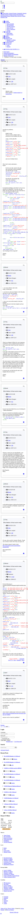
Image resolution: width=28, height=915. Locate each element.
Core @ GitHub (7, 870)
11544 (12, 576)
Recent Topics (10, 34)
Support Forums (7, 863)
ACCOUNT (8, 44)
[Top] (23, 99)
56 (24, 430)
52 (24, 106)
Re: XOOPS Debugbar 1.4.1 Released (12, 756)
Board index (6, 51)
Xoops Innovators (8, 839)
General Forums (12, 13)
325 (12, 686)
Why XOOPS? (10, 25)
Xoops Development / (9, 53)
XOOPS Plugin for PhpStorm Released (12, 786)
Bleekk (9, 275)
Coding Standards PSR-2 (9, 877)
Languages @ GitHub (9, 861)
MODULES (8, 38)
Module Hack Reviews (16, 16)
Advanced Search (5, 750)
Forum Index (5, 13)
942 (12, 280)
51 (24, 66)
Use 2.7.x (10, 660)
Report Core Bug (8, 891)
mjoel (9, 681)
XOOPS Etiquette (8, 842)
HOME (7, 21)
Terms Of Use (10, 28)
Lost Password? (18, 741)
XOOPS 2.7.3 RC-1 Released (10, 792)
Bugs (23, 660)
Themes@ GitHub (8, 860)
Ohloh (5, 902)
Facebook (6, 896)
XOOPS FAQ (8, 42)
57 (24, 481)
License (8, 30)
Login (8, 45)
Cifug (9, 76)
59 (24, 561)
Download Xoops (8, 857)
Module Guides (7, 852)
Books (5, 848)
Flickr (5, 899)
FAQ (5, 849)
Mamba (9, 571)
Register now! (9, 741)
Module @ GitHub (11, 40)
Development (20, 14)
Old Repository (10, 41)
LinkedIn (6, 898)
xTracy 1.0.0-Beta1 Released (10, 810)
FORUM (7, 32)
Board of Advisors (8, 838)
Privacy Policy (11, 908)
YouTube (6, 900)
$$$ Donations (7, 883)
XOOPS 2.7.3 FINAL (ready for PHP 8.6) (12, 768)
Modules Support (5, 14)
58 (24, 517)
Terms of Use (4, 908)
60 (24, 670)
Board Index (9, 33)
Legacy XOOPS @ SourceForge (11, 875)
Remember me (5, 738)
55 (24, 386)
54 (24, 319)
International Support (6, 16)
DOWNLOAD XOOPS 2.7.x (12, 49)
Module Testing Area (9, 55)
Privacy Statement (11, 29)
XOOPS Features (11, 26)
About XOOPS (10, 24)
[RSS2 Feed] (9, 909)
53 (24, 265)
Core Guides (7, 850)
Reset (8, 740)
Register (8, 46)
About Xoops (7, 835)
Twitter (5, 903)
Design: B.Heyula (14, 912)
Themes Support (13, 14)
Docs (15, 660)
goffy (12, 765)
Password (3, 735)
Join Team (6, 884)
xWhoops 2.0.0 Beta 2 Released (10, 804)
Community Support (21, 13)
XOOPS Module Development (11, 54)
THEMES (7, 37)
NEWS (7, 36)
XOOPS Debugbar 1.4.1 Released (11, 798)
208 (12, 81)
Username (3, 732)
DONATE (22, 659)
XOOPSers (6, 840)
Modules (19, 660)
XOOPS (7, 22)
